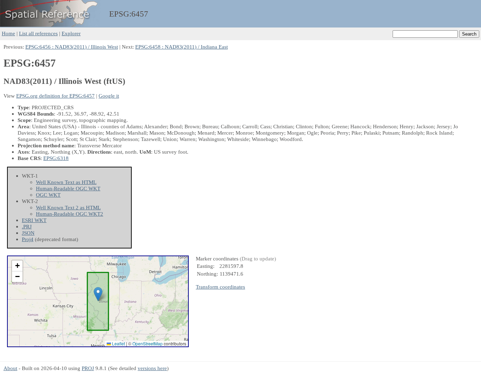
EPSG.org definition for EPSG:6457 (55, 96)
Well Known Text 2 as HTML (68, 207)
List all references (38, 33)
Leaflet (118, 343)
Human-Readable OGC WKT (68, 188)
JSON (28, 233)
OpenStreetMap (147, 343)
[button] (98, 294)
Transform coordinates (220, 287)
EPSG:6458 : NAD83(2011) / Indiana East (181, 47)
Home (8, 33)
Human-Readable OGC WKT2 (69, 214)
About (10, 368)
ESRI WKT (34, 220)
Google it (109, 96)
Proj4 (27, 239)
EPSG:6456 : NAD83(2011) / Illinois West (71, 47)
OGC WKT (48, 195)
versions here (152, 368)
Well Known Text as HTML (66, 182)
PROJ (88, 368)
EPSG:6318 (56, 158)
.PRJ (27, 226)
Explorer (71, 33)
